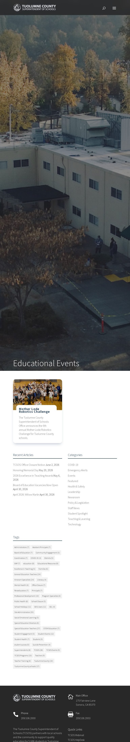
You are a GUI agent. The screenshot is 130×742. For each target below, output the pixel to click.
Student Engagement (24, 634)
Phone (24, 713)
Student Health (22, 639)
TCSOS (38, 650)
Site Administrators (24, 612)
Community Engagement (48, 552)
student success (21, 644)
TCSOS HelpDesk (76, 739)
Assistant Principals (41, 547)
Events (71, 475)
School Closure (38, 601)
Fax (78, 713)
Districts (48, 558)
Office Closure (38, 585)
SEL (52, 606)
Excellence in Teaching (24, 569)
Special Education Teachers (27, 628)
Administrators (21, 547)
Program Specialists (51, 596)
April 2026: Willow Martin (26, 494)
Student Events (46, 634)
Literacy (41, 579)
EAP (17, 563)
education (28, 563)
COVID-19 (73, 464)
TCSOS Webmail (76, 735)
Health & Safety (76, 486)
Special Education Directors (26, 623)
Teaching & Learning (79, 519)
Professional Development (26, 596)
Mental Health (21, 585)
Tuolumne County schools (26, 666)
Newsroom (74, 497)
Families (43, 569)
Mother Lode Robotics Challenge (34, 410)
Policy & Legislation (78, 502)
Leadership (74, 491)
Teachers (40, 655)
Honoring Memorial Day (25, 470)
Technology (74, 524)
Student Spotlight (78, 513)
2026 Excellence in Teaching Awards (33, 475)
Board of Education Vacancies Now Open (35, 485)
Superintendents (22, 650)
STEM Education (51, 628)
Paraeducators (21, 590)
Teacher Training (22, 661)
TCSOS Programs (23, 655)
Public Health (21, 601)
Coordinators (21, 558)
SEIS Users (40, 606)
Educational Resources (48, 563)
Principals (37, 590)
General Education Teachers (27, 574)
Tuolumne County (43, 661)
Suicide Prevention (41, 644)
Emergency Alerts (77, 470)
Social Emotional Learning (26, 617)
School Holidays (22, 606)
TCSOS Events (53, 650)
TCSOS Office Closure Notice (29, 464)
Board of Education (23, 552)
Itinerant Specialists (24, 579)
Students (38, 639)
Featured (73, 481)
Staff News (73, 508)
